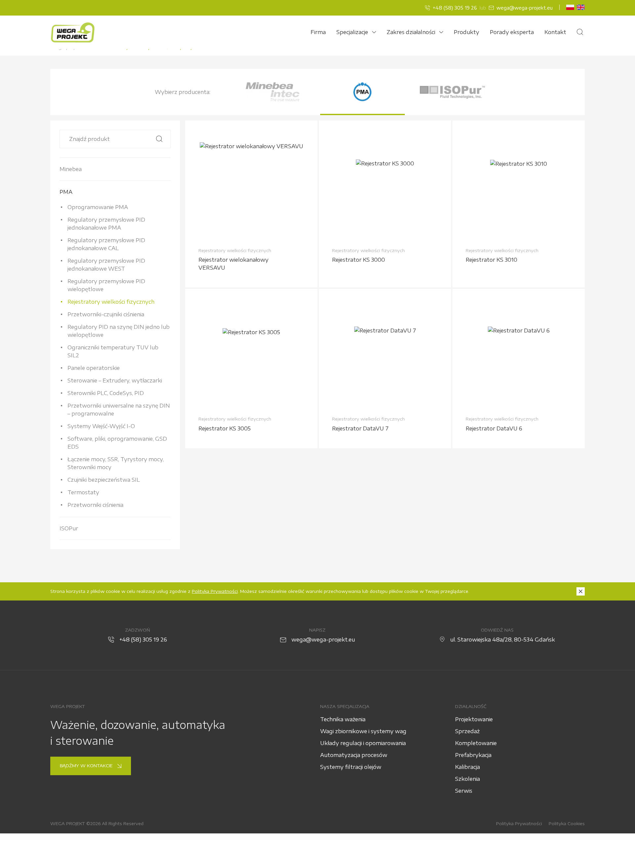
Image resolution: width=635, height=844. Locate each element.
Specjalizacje (352, 32)
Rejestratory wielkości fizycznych (110, 301)
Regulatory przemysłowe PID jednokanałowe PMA (106, 223)
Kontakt (555, 32)
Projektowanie (474, 719)
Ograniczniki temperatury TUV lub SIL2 (112, 351)
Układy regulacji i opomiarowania (363, 743)
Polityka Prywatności (519, 823)
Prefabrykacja (473, 755)
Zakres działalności (411, 32)
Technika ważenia (342, 719)
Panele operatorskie (93, 368)
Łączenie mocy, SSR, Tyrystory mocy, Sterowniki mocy (115, 463)
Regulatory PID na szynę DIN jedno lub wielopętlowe (118, 331)
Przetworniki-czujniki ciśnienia (105, 314)
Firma (318, 32)
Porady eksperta (512, 32)
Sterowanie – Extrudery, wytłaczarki (114, 380)
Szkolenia (467, 779)
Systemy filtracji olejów (350, 767)
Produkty (466, 32)
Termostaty (83, 492)
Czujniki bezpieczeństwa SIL (103, 479)
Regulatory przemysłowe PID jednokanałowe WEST (106, 264)
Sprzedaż (467, 731)
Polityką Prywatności (215, 591)
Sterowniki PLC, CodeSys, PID (105, 393)
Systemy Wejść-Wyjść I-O (101, 426)
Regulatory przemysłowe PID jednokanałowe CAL (106, 244)
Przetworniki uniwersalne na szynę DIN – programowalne (118, 409)
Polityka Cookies (567, 823)
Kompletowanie (476, 743)
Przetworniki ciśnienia (95, 505)
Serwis (463, 790)
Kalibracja (467, 767)
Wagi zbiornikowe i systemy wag (363, 731)
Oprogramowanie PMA (97, 207)
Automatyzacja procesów (353, 755)
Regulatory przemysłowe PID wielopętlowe (106, 285)
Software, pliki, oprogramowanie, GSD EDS (117, 442)
